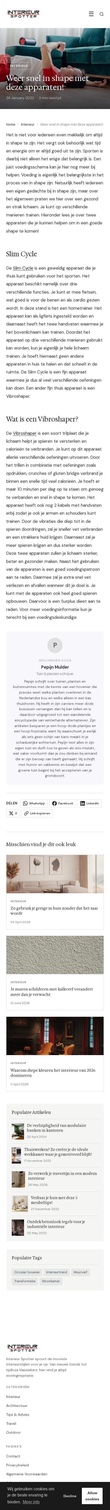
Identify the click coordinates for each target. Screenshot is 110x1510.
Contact (13, 1456)
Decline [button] (69, 1496)
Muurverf (80, 1272)
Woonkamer (51, 1281)
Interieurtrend (56, 1272)
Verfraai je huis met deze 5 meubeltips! (54, 1200)
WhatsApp (37, 803)
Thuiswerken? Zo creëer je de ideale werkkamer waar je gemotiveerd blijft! (58, 1152)
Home (10, 124)
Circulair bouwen (27, 1272)
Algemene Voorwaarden (26, 1474)
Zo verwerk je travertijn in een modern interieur (62, 1176)
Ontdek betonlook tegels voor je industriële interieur (56, 1224)
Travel (11, 1423)
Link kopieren (40, 813)
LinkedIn (92, 803)
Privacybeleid (17, 1465)
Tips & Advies (17, 1414)
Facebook (65, 803)
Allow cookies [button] (92, 1496)
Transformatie (24, 1281)
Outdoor (13, 1432)
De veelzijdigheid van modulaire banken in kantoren (56, 1128)
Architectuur (16, 1405)
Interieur (28, 124)
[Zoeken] (101, 14)
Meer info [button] (31, 1502)
